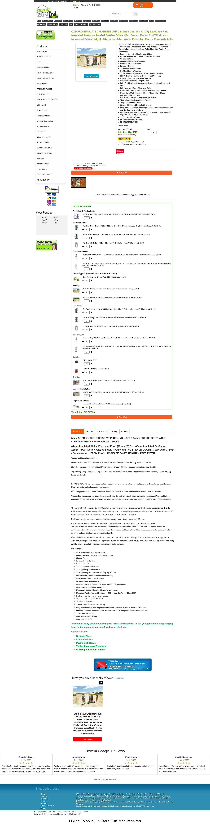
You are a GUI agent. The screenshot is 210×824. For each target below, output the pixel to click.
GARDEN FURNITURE (44, 153)
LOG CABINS (41, 105)
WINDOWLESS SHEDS (45, 121)
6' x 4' (44, 217)
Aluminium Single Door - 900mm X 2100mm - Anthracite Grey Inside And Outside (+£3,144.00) (114, 243)
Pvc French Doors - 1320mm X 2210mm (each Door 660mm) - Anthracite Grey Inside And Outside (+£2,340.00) (119, 309)
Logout (80, 1)
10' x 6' (44, 220)
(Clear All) (120, 678)
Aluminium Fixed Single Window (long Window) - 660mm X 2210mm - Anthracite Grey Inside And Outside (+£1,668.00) (122, 255)
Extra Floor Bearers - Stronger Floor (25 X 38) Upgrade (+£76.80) (104, 277)
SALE (39, 62)
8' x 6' (56, 217)
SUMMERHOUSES (43, 94)
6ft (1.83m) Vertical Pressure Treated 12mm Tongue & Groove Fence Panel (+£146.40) (111, 289)
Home (43, 794)
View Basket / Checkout (67, 1)
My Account (52, 1)
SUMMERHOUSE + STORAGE (47, 100)
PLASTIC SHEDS (43, 142)
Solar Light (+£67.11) (90, 360)
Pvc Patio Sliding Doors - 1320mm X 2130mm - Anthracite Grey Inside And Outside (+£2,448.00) (114, 318)
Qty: (149, 129)
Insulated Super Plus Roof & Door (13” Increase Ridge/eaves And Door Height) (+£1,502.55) (113, 392)
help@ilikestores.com (66, 811)
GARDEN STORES (43, 137)
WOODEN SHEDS (43, 67)
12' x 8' (44, 223)
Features (89, 431)
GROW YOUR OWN (43, 180)
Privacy (43, 808)
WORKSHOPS (42, 51)
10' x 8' (56, 220)
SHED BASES (42, 169)
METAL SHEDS (42, 83)
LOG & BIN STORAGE (44, 174)
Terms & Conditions (47, 806)
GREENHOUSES (43, 164)
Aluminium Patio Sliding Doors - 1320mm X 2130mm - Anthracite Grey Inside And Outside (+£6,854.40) (117, 234)
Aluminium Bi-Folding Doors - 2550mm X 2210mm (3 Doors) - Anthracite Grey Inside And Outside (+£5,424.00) (119, 214)
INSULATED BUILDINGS (45, 78)
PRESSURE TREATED (44, 89)
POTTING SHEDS (43, 126)
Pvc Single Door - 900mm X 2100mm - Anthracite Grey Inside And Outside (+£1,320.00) (111, 326)
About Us (44, 796)
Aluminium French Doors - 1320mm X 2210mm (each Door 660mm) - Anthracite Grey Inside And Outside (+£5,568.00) (122, 226)
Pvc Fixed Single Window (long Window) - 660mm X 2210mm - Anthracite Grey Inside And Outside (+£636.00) (119, 338)
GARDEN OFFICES (43, 57)
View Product (88, 739)
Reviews (124, 431)
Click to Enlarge (92, 76)
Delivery (114, 431)
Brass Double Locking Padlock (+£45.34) (96, 369)
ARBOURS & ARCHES (44, 148)
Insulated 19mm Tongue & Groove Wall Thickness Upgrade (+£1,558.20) (107, 404)
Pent (55, 223)
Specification (102, 431)
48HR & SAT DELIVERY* (45, 73)
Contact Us (44, 799)
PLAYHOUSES (42, 110)
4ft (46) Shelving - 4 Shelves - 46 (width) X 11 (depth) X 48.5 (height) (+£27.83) (109, 380)
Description (77, 431)
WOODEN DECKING (44, 116)
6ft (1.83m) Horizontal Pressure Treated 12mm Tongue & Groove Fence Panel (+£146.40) (112, 297)
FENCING (40, 158)
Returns (43, 803)
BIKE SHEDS (41, 132)
